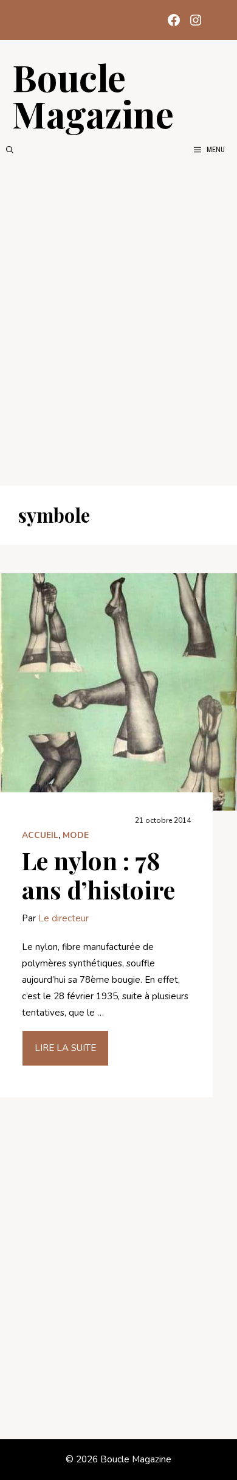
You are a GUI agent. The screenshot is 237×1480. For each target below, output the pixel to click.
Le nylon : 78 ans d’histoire (98, 875)
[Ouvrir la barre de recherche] (9, 149)
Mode (76, 835)
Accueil (40, 835)
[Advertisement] (118, 320)
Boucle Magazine (93, 94)
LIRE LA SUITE (65, 1048)
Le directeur (63, 918)
